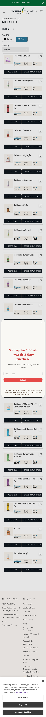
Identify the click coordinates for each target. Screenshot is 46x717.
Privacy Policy (22, 692)
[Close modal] (41, 323)
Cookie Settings (23, 697)
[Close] (43, 681)
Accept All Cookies (23, 712)
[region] (23, 697)
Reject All (23, 705)
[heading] (23, 354)
